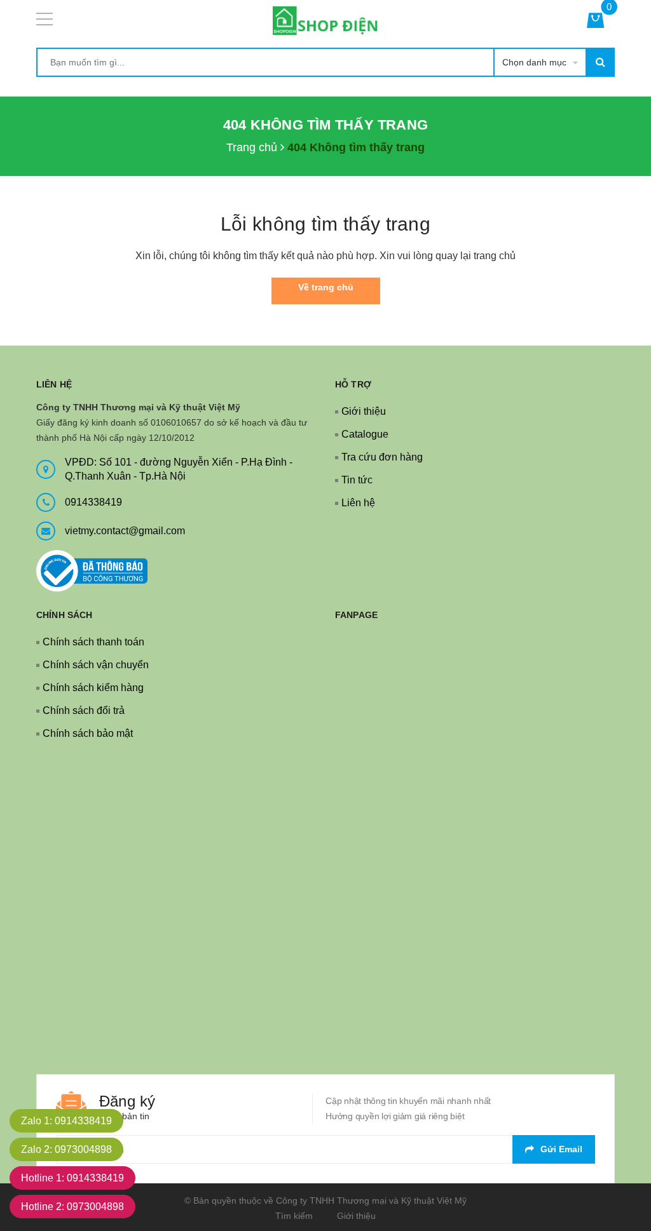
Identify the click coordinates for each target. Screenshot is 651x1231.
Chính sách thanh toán (93, 641)
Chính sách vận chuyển (96, 664)
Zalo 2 (66, 1149)
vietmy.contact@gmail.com (125, 530)
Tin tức (357, 479)
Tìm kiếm (294, 1216)
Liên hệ (358, 502)
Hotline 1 (72, 1178)
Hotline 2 (72, 1206)
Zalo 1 (66, 1120)
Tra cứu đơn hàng (382, 457)
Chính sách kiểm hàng (93, 687)
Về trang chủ (325, 287)
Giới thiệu (363, 411)
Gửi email (561, 1149)
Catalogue (364, 434)
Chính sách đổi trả (84, 710)
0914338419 (93, 502)
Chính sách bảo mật (88, 733)
